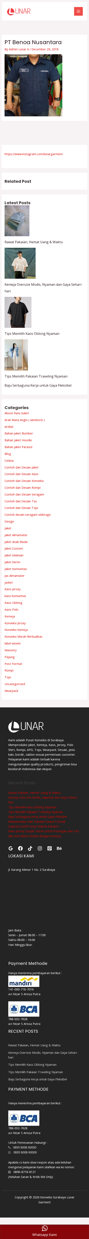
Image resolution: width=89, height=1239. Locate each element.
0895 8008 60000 (23, 1147)
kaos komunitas (15, 596)
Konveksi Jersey (15, 623)
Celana (9, 460)
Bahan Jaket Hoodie (18, 440)
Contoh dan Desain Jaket (21, 467)
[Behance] (59, 848)
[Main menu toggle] (78, 11)
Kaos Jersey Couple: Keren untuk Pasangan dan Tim (43, 831)
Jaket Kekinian (14, 555)
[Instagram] (39, 848)
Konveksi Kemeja (16, 630)
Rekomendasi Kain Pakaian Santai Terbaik (36, 821)
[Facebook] (20, 848)
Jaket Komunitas (16, 569)
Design (9, 521)
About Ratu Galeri (17, 413)
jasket (9, 582)
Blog (8, 454)
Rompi (9, 670)
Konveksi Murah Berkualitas (23, 636)
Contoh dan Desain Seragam (24, 494)
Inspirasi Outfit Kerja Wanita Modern (33, 826)
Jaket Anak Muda (16, 542)
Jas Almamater (15, 575)
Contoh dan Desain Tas (21, 501)
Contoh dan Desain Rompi (23, 487)
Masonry (11, 650)
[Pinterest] (49, 848)
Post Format (13, 664)
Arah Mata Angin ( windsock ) (25, 420)
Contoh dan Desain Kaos (21, 474)
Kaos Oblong (13, 603)
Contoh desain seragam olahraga (28, 514)
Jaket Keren (12, 562)
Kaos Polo (11, 609)
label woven (13, 643)
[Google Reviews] (10, 848)
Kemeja (10, 616)
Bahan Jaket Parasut (18, 447)
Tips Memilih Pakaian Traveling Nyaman (36, 376)
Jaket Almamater (16, 535)
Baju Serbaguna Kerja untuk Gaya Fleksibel (38, 385)
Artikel (9, 427)
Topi (8, 677)
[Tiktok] (30, 848)
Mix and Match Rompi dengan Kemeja (34, 836)
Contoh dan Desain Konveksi (24, 481)
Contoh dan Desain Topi (21, 508)
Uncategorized (15, 684)
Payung (10, 657)
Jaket (8, 528)
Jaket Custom (14, 548)
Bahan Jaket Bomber (19, 433)
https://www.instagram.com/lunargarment (34, 154)
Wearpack (11, 691)
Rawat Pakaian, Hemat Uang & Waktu (34, 242)
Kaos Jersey (12, 589)
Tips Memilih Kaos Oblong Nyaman (32, 333)
